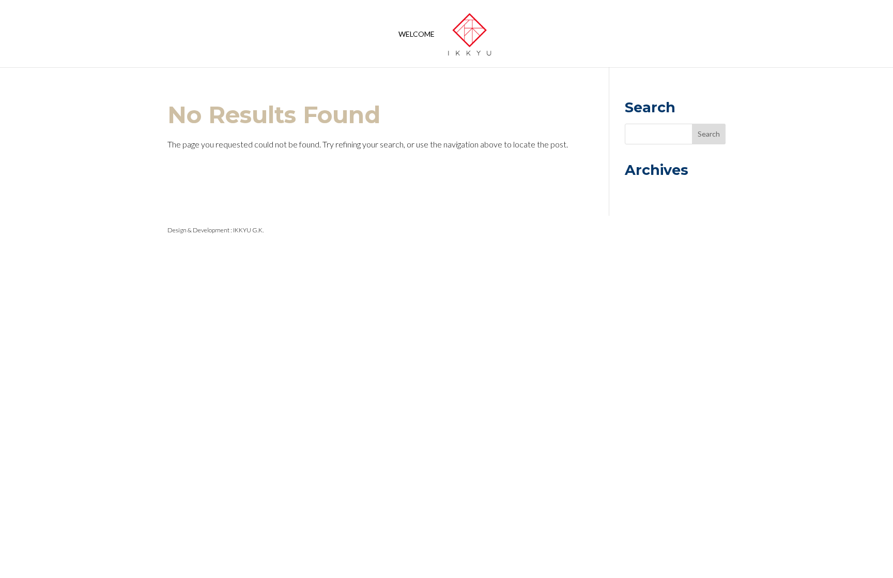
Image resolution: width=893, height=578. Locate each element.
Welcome (416, 34)
